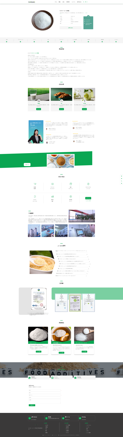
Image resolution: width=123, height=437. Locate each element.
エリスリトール (79, 345)
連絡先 (47, 432)
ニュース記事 (88, 432)
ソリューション (88, 425)
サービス (67, 432)
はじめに (47, 425)
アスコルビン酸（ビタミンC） (36, 345)
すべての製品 (68, 425)
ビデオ (87, 430)
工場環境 (67, 430)
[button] (72, 313)
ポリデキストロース (57, 345)
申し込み (67, 428)
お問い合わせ (70, 27)
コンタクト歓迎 (88, 200)
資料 (87, 428)
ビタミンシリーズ (33, 342)
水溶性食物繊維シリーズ (57, 342)
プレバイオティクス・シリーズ (81, 342)
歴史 (46, 430)
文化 (46, 428)
